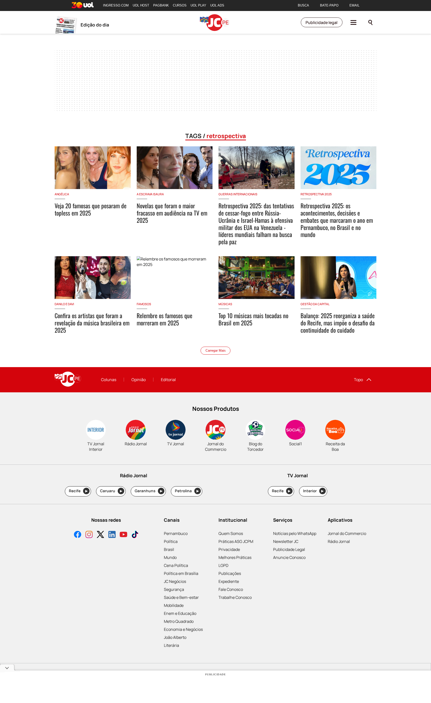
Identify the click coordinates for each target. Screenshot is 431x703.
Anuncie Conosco (289, 557)
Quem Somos (230, 533)
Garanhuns (148, 490)
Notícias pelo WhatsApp (294, 533)
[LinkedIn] (112, 535)
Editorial (168, 379)
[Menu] (353, 22)
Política (171, 541)
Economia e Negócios (183, 629)
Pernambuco (176, 533)
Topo (358, 379)
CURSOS (180, 5)
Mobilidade (174, 605)
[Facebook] (77, 535)
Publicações (229, 573)
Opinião (138, 379)
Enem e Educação (180, 613)
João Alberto (175, 637)
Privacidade (229, 549)
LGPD (223, 565)
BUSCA (303, 5)
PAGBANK (161, 5)
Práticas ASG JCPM (235, 541)
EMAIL (354, 5)
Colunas (108, 379)
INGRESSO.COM (116, 5)
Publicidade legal (321, 22)
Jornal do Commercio (347, 533)
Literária (171, 645)
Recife (78, 490)
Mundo (170, 557)
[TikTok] (135, 535)
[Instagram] (89, 535)
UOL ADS (217, 5)
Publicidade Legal (289, 549)
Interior (313, 490)
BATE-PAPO (329, 5)
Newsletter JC (285, 541)
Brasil (169, 549)
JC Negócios (175, 581)
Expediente (228, 581)
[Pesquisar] (370, 22)
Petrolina (187, 490)
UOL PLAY (198, 5)
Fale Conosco (230, 589)
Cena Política (176, 565)
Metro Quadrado (179, 621)
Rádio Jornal (339, 541)
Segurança (174, 589)
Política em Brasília (181, 573)
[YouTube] (123, 535)
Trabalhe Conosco (235, 597)
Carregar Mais (216, 350)
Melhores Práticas (234, 557)
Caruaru (111, 490)
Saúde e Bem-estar (181, 597)
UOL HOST (141, 5)
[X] (100, 535)
